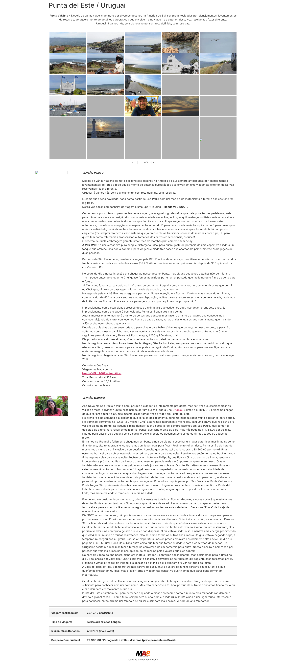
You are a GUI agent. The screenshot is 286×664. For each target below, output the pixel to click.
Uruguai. (178, 409)
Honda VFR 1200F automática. (101, 373)
